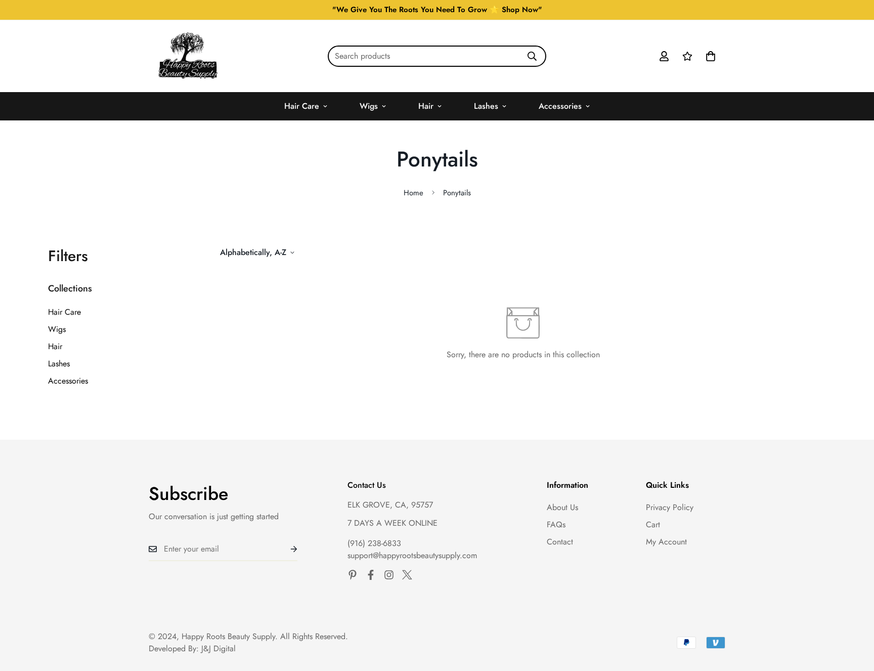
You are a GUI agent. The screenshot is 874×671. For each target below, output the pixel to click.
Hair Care (301, 106)
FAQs (556, 524)
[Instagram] (389, 575)
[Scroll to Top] (854, 615)
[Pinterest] (352, 575)
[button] (710, 56)
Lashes (486, 106)
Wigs (369, 106)
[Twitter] (407, 575)
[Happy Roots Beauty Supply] (188, 56)
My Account (666, 542)
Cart (653, 524)
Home (413, 192)
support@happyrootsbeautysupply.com (412, 555)
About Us (562, 507)
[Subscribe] (285, 549)
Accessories (560, 106)
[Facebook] (371, 575)
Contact (560, 542)
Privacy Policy (669, 507)
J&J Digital (218, 648)
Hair (425, 106)
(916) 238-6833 (374, 543)
